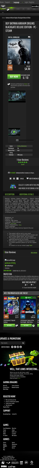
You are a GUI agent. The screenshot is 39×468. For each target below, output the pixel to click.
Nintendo (28, 8)
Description (9, 194)
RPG (4, 448)
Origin (13, 430)
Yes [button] (27, 284)
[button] (8, 2)
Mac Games (14, 435)
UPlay (4, 433)
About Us (5, 385)
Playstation (17, 8)
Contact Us (14, 414)
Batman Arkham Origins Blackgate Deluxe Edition (18, 18)
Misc (4, 449)
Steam (25, 84)
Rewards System (15, 387)
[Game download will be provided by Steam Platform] (9, 84)
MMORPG (5, 446)
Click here (13, 223)
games (3, 8)
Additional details (26, 194)
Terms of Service (15, 385)
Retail (4, 432)
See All (22, 164)
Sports (13, 442)
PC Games (5, 435)
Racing (4, 444)
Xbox (23, 8)
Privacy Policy (6, 387)
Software (34, 8)
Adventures (24, 146)
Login (26, 2)
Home (2, 2)
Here (20, 225)
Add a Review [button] (34, 252)
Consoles (14, 433)
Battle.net (14, 432)
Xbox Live (14, 428)
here (19, 378)
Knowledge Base (6, 414)
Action (19, 146)
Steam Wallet (11, 8)
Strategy (14, 446)
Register (31, 2)
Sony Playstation (7, 428)
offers (3, 12)
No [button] (33, 284)
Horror (13, 448)
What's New (5, 389)
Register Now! (6, 407)
